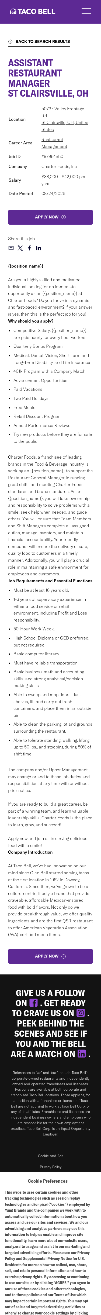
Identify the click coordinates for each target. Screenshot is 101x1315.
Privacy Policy (50, 1167)
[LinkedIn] (82, 1054)
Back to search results (43, 41)
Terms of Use (65, 1294)
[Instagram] (81, 1013)
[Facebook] (34, 1003)
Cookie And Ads (50, 1156)
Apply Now (46, 956)
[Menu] (86, 12)
